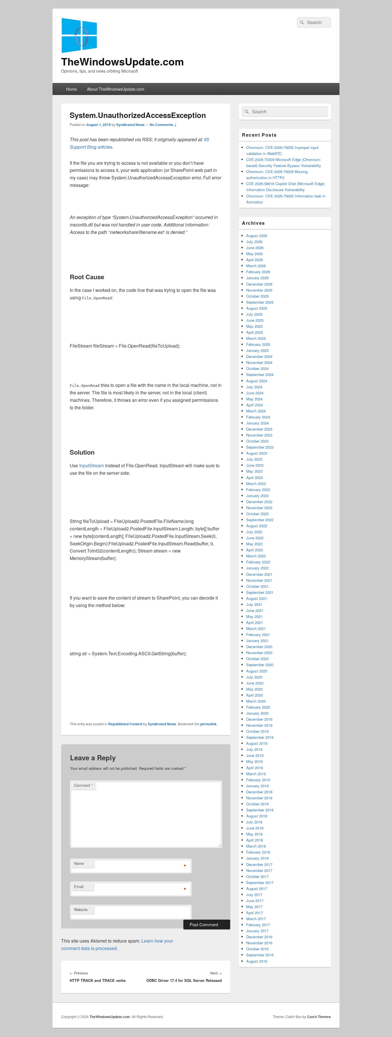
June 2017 (254, 900)
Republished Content (125, 723)
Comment (83, 785)
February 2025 (258, 344)
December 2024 (259, 356)
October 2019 (257, 731)
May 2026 (254, 253)
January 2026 (257, 277)
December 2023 (259, 429)
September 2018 (259, 810)
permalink (208, 723)
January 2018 (257, 858)
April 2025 (254, 332)
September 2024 (259, 374)
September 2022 (259, 519)
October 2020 (257, 658)
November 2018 (259, 797)
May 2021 (254, 616)
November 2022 (259, 507)
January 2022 (257, 568)
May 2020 (254, 689)
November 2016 (259, 942)
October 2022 (257, 513)
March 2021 (256, 628)
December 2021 (259, 574)
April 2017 (254, 912)
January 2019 (257, 785)
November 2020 (259, 652)
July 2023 (254, 459)
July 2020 (254, 677)
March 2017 (256, 918)
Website (81, 909)
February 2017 (258, 924)
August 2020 (256, 671)
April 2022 (254, 550)
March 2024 (256, 411)
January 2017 (257, 930)
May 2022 (254, 543)
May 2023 (254, 471)
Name (79, 863)
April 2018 (254, 840)
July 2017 (254, 894)
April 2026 (254, 259)
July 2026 (254, 241)
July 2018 (254, 822)
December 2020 (259, 646)
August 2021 (256, 598)
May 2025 (254, 326)
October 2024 (257, 368)
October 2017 (257, 876)
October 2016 (257, 948)
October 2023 (257, 441)
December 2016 (259, 936)
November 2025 (259, 290)
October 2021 (257, 586)
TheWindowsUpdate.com (122, 61)
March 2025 (256, 338)
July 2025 (254, 314)
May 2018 (254, 834)
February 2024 (258, 417)
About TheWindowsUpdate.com (115, 89)
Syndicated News (130, 124)
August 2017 (256, 888)
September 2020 (259, 664)
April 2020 (254, 695)
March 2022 (256, 556)
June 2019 (254, 755)
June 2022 (254, 537)
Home (71, 89)
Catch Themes (319, 1016)
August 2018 (256, 816)
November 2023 (259, 435)
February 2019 (258, 779)
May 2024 (254, 399)
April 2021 (254, 622)
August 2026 (256, 235)
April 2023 (254, 477)
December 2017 (259, 864)
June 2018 (254, 828)
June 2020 (254, 683)
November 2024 (259, 362)
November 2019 (259, 725)
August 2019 (256, 743)
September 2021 (259, 592)
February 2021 (258, 634)
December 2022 (259, 501)
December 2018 (259, 791)
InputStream (91, 465)
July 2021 (254, 604)
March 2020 (256, 701)
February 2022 (258, 562)
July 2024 (254, 386)
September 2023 (259, 447)
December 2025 (259, 284)
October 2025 (257, 296)
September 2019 (259, 737)
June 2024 (254, 393)
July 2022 (254, 531)
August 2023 (256, 453)
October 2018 (257, 804)
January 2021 (257, 640)
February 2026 (258, 271)
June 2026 (254, 247)
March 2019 (256, 773)
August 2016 (256, 961)
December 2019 (259, 719)
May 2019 (254, 761)
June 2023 (254, 465)
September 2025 (259, 302)
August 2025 (256, 308)
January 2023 (257, 495)
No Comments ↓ (163, 124)
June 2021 (254, 610)
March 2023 (256, 483)
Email (79, 886)
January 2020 (257, 713)
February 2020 (258, 707)
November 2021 (259, 580)
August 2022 (256, 525)
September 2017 (259, 882)
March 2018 (256, 846)
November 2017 (259, 870)
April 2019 (254, 767)
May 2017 (254, 906)
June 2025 (254, 320)
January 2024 (257, 423)
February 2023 (258, 489)
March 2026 (256, 265)
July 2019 (254, 749)
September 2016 (259, 954)
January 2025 (257, 350)
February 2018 (258, 852)
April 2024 (254, 405)
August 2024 (256, 380)
